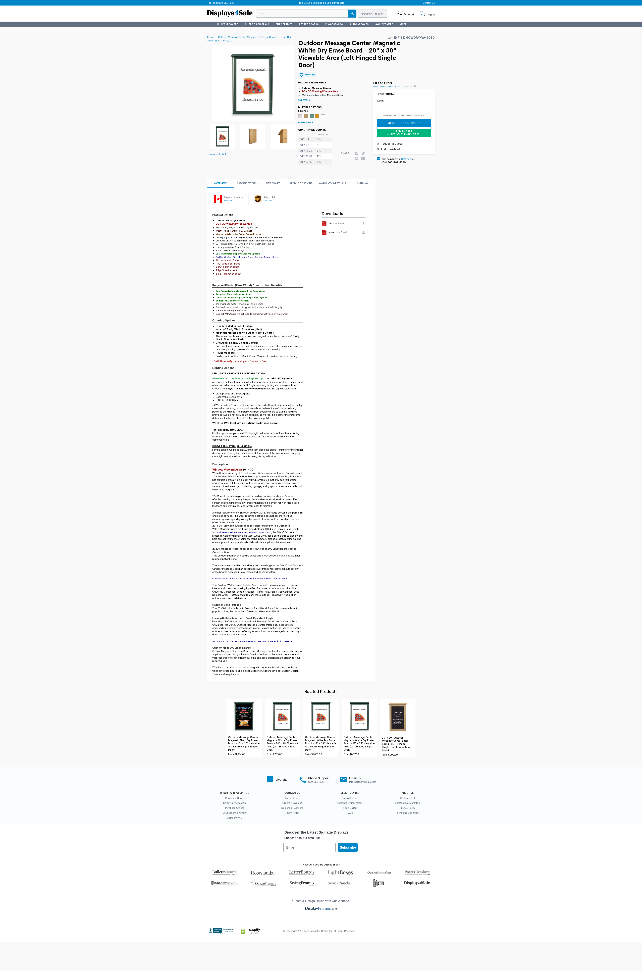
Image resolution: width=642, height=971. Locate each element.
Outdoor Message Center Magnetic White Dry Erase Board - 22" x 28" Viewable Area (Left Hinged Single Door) (321, 743)
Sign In (400, 11)
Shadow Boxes (359, 24)
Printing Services (350, 798)
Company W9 (234, 817)
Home (210, 37)
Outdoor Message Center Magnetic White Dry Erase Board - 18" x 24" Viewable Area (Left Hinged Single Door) (359, 743)
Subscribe (348, 847)
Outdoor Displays (257, 24)
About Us (408, 793)
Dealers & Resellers (292, 807)
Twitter (411, 931)
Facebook (403, 931)
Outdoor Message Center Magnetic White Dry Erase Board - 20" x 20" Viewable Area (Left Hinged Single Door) (282, 743)
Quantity (380, 101)
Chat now (406, 159)
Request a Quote (234, 798)
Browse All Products (372, 13)
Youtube (433, 931)
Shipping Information (234, 802)
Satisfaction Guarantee (407, 802)
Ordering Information (234, 793)
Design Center (350, 793)
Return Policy (292, 812)
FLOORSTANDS (334, 24)
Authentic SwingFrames (350, 802)
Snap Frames (284, 24)
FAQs (350, 812)
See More (304, 99)
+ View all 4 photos (218, 154)
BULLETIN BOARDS (227, 24)
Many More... (306, 122)
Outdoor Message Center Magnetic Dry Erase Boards (247, 37)
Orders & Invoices (292, 802)
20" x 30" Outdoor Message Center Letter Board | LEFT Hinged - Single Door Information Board (396, 743)
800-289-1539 (226, 2)
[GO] (352, 14)
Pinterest (418, 931)
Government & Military (235, 812)
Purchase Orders (234, 807)
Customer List (407, 798)
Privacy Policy (407, 807)
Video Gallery (349, 807)
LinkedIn (425, 931)
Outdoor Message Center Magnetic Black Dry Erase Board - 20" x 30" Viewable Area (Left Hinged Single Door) (244, 743)
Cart (422, 11)
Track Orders (292, 798)
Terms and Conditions (408, 812)
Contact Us (429, 2)
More (403, 24)
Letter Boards (308, 24)
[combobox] (306, 14)
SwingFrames (384, 24)
